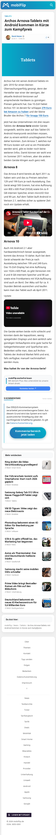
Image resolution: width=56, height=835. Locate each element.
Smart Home (26, 739)
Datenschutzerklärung (21, 423)
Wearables (27, 751)
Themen (26, 647)
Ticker (27, 710)
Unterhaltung (27, 774)
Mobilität (27, 733)
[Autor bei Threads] (23, 36)
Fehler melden (47, 399)
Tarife (26, 721)
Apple (26, 792)
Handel (27, 762)
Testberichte (26, 704)
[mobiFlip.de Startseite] (15, 5)
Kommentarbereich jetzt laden (28, 432)
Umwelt (26, 780)
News (26, 698)
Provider (27, 768)
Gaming (26, 745)
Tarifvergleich (27, 716)
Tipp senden (26, 659)
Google (27, 803)
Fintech (27, 757)
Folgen (27, 665)
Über (27, 641)
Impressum (27, 683)
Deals (26, 727)
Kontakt (26, 653)
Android (26, 786)
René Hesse (17, 36)
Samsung (27, 798)
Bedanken (26, 671)
